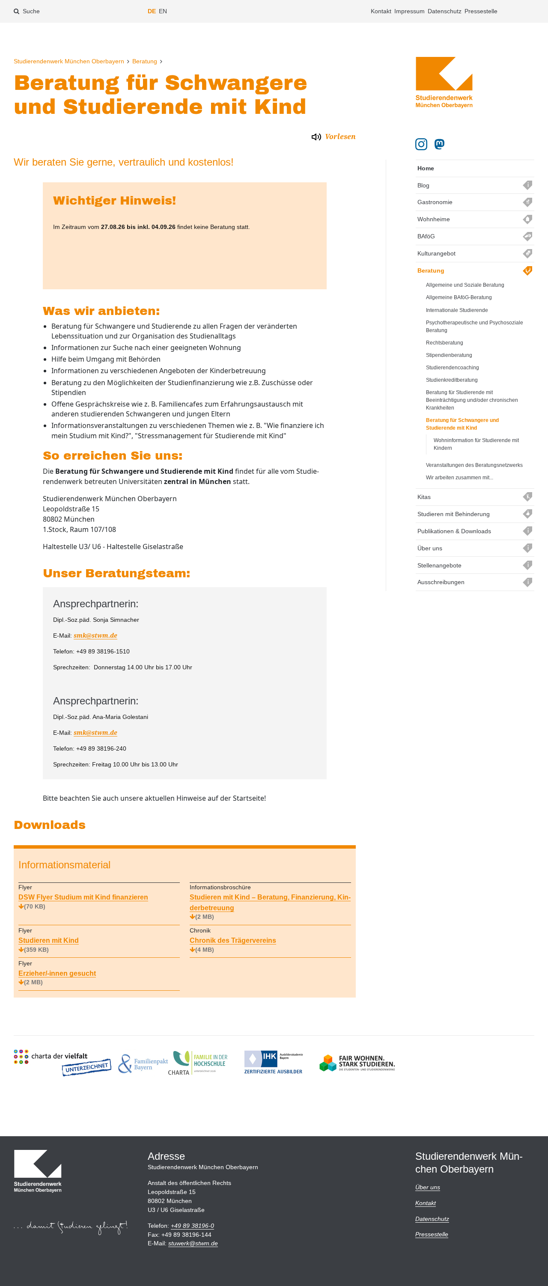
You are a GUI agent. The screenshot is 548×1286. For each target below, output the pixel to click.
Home (425, 168)
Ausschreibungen (441, 582)
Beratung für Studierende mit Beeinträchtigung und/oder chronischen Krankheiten (472, 400)
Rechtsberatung (444, 343)
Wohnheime (433, 219)
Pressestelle (481, 11)
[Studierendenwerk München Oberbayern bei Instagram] (421, 144)
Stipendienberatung (449, 355)
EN (163, 11)
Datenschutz (445, 11)
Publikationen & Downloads (454, 531)
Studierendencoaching (452, 368)
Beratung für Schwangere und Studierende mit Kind (462, 424)
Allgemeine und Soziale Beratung (465, 285)
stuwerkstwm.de (193, 1243)
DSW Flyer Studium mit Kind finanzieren (83, 901)
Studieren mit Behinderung (453, 514)
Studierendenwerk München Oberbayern (69, 61)
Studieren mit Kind (48, 945)
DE (152, 11)
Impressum (409, 11)
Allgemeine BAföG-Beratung (459, 297)
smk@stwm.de (95, 635)
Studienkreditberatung (452, 380)
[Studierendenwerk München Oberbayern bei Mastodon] (441, 144)
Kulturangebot (436, 253)
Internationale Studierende (457, 310)
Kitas (424, 496)
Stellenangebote (439, 565)
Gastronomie (435, 202)
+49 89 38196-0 (192, 1225)
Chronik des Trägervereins (233, 945)
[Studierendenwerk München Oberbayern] (444, 82)
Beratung (144, 61)
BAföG (426, 236)
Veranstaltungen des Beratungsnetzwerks (474, 465)
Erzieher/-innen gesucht (57, 978)
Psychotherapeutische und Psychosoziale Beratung (474, 326)
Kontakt (381, 11)
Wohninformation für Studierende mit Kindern (476, 444)
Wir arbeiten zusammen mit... (459, 478)
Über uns (429, 548)
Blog (423, 185)
